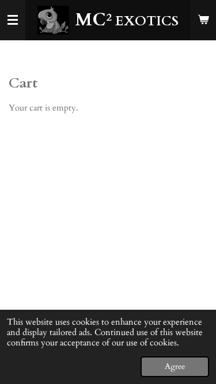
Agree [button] (175, 367)
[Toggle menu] (12, 20)
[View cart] (203, 20)
